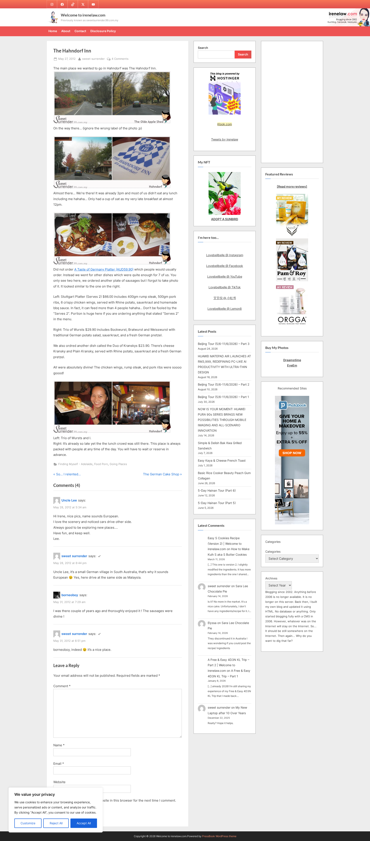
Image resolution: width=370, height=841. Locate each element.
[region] (56, 809)
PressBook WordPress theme (219, 836)
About (65, 31)
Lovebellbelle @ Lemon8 (224, 308)
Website (59, 782)
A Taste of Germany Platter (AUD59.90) (103, 269)
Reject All (56, 823)
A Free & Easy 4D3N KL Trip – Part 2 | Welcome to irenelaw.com (228, 665)
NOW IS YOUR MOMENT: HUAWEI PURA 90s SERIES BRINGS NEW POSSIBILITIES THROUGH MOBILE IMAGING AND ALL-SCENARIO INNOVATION (222, 419)
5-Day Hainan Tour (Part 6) (217, 490)
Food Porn (101, 464)
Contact (80, 31)
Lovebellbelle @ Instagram (224, 255)
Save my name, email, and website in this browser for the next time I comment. (116, 800)
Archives (271, 578)
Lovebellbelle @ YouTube (224, 276)
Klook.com (224, 124)
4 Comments (120, 59)
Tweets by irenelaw (224, 139)
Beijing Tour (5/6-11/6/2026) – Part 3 (223, 344)
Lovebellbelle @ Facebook (224, 266)
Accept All (84, 823)
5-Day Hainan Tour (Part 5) (217, 503)
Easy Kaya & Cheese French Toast (222, 460)
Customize (28, 823)
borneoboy (69, 595)
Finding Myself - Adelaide (75, 464)
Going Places (118, 464)
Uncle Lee (69, 500)
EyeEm (292, 365)
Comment (62, 686)
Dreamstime (292, 360)
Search (203, 47)
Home (52, 31)
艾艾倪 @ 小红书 (224, 298)
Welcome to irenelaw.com (83, 15)
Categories (272, 551)
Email (58, 764)
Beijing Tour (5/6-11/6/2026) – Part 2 (223, 384)
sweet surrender (93, 58)
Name (59, 745)
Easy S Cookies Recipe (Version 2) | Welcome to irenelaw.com (225, 543)
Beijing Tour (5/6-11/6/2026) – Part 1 (223, 397)
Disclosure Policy (103, 31)
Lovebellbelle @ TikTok (225, 287)
